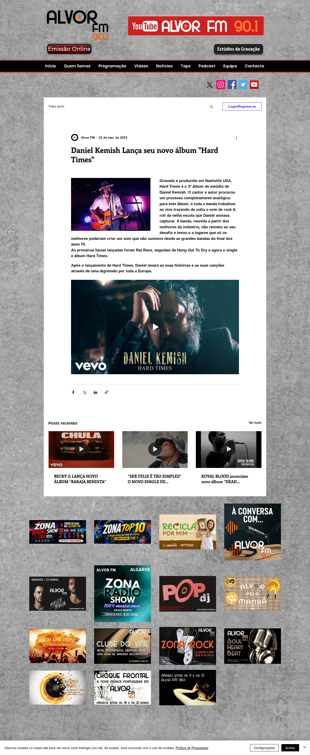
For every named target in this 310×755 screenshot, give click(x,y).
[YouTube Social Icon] (254, 84)
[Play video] (155, 327)
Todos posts (56, 106)
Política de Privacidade (192, 747)
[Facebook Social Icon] (232, 84)
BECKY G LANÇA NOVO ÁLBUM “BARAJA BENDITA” (80, 478)
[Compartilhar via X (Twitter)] (84, 392)
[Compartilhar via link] (106, 392)
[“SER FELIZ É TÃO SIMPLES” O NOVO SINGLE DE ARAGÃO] (155, 449)
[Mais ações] (236, 137)
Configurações (264, 747)
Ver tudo (255, 422)
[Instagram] (220, 84)
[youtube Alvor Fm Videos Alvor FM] (196, 26)
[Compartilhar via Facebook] (73, 392)
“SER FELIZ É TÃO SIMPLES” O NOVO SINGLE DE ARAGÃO (154, 478)
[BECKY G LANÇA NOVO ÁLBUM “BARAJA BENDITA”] (81, 449)
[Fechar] (304, 747)
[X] (210, 85)
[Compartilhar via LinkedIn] (95, 392)
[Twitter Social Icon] (243, 84)
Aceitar (290, 747)
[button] (207, 66)
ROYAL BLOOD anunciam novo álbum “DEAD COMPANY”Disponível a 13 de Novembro (228, 478)
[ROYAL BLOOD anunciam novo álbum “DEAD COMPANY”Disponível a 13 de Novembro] (228, 449)
